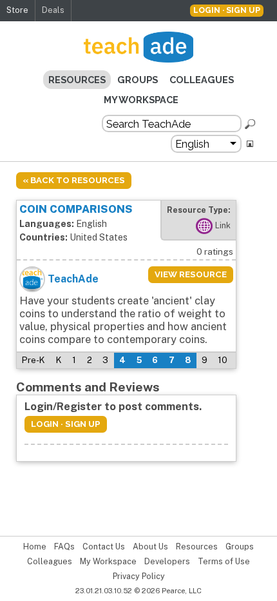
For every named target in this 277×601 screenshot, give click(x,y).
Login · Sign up (226, 10)
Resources (77, 79)
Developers (167, 561)
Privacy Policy (139, 576)
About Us (150, 546)
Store (17, 10)
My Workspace (141, 99)
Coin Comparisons (76, 208)
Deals (53, 10)
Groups (137, 79)
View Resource (191, 274)
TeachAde (73, 279)
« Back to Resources (74, 180)
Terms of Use (224, 561)
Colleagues (201, 79)
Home (34, 546)
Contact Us (103, 546)
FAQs (64, 546)
